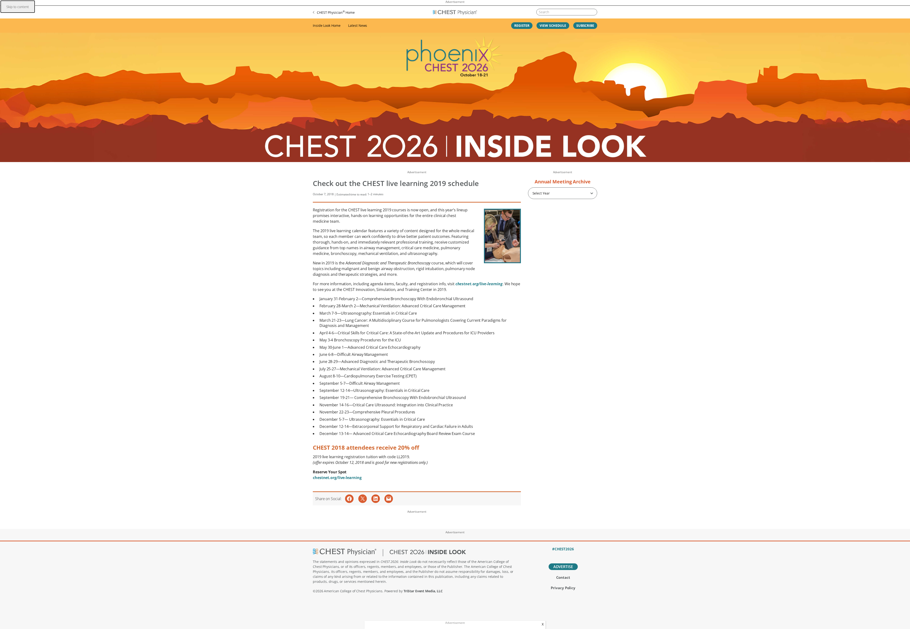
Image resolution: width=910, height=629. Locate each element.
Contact (563, 577)
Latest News (357, 25)
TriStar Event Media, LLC (423, 591)
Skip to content (17, 7)
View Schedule (553, 25)
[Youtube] (571, 555)
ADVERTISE (563, 566)
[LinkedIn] (563, 555)
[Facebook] (547, 555)
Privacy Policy (563, 587)
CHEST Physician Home (336, 12)
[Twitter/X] (555, 555)
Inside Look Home (326, 25)
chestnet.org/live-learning (337, 477)
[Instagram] (579, 555)
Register (521, 25)
